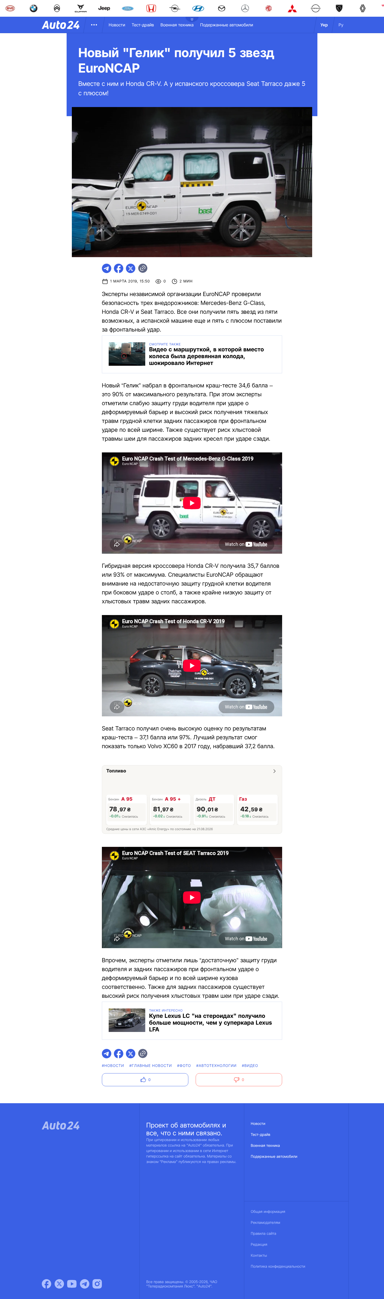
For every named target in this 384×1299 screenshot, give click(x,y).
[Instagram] (97, 1284)
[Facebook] (46, 1284)
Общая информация (268, 1211)
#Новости (113, 1066)
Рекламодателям (265, 1222)
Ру (341, 24)
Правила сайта (263, 1233)
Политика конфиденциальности (278, 1266)
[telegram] (106, 268)
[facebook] (118, 268)
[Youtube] (72, 1284)
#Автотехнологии (216, 1066)
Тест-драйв (143, 24)
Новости (117, 24)
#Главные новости (150, 1066)
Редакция (259, 1244)
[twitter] (130, 268)
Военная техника (177, 24)
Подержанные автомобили (226, 24)
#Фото (184, 1066)
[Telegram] (84, 1284)
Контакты (259, 1255)
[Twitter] (59, 1284)
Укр (324, 24)
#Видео (250, 1066)
